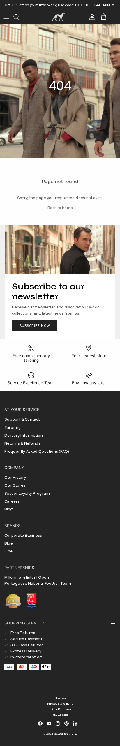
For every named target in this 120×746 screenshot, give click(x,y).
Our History (15, 477)
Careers (12, 501)
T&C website (60, 715)
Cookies (60, 698)
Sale (9, 7)
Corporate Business (23, 535)
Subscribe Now (35, 326)
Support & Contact (22, 419)
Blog (8, 509)
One (8, 551)
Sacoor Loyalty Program (27, 493)
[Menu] (6, 16)
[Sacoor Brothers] (58, 17)
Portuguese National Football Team (37, 583)
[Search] (19, 16)
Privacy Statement (60, 703)
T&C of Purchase (60, 709)
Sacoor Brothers (65, 734)
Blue (8, 543)
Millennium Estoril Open (26, 577)
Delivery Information (23, 435)
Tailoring (12, 427)
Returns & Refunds (22, 443)
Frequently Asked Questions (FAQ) (36, 451)
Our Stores (14, 485)
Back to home (60, 207)
